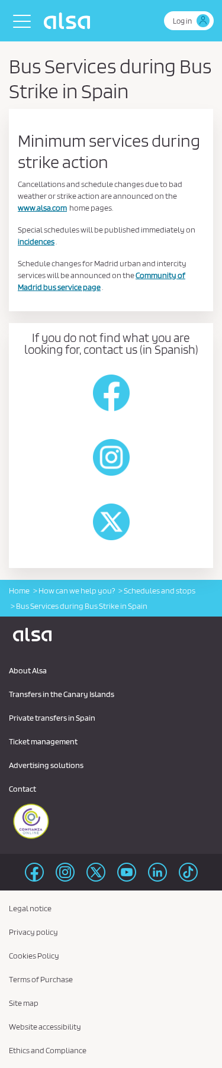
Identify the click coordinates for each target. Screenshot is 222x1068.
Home (19, 590)
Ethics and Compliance (47, 1050)
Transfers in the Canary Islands (61, 694)
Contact (22, 788)
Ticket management (43, 741)
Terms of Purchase (41, 979)
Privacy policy (33, 932)
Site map (23, 1003)
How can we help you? (76, 590)
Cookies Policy (34, 955)
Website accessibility (45, 1026)
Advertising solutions (46, 765)
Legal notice (30, 908)
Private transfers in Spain (52, 717)
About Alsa (28, 670)
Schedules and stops (159, 590)
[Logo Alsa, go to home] (70, 21)
